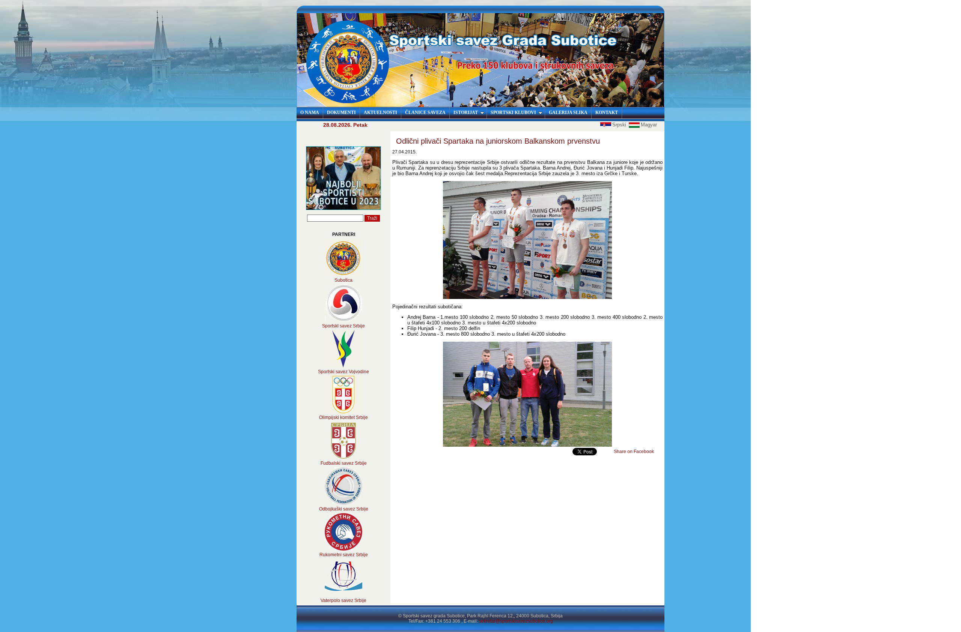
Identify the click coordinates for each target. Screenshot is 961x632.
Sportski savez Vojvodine (343, 371)
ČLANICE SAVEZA (425, 112)
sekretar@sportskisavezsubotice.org (516, 621)
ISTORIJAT (465, 112)
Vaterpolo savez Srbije (343, 600)
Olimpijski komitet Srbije (343, 417)
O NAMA (309, 112)
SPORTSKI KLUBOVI (513, 112)
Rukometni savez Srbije (343, 554)
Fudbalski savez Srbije (344, 463)
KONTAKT (606, 112)
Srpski (620, 125)
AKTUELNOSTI (380, 112)
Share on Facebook (634, 451)
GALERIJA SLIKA (568, 112)
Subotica (343, 280)
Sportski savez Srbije (343, 326)
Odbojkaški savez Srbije (343, 509)
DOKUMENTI (341, 112)
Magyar (649, 125)
